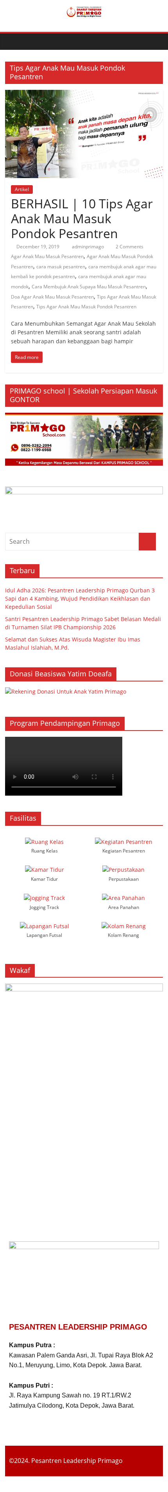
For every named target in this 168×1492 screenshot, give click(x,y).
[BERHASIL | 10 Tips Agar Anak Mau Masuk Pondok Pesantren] (84, 94)
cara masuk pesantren (60, 266)
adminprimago (88, 246)
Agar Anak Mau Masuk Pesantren (47, 256)
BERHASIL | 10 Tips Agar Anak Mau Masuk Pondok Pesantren (82, 218)
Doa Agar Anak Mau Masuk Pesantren (52, 296)
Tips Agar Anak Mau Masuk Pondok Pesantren (86, 306)
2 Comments (128, 246)
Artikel (22, 189)
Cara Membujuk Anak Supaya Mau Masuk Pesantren (89, 286)
